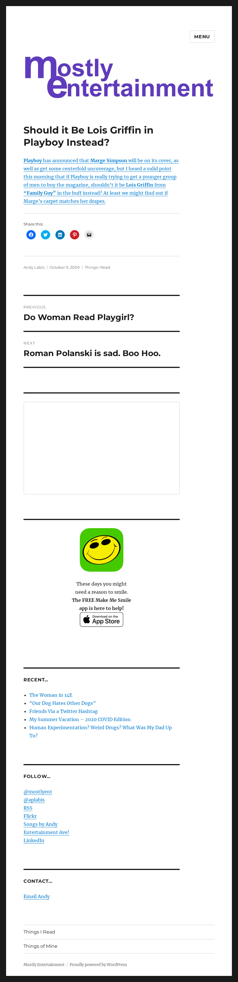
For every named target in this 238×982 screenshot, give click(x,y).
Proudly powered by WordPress (98, 964)
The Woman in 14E (50, 695)
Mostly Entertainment (44, 964)
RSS (28, 808)
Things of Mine (40, 946)
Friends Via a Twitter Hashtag (63, 711)
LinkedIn (34, 840)
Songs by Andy (40, 824)
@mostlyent (38, 792)
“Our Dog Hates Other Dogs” (62, 703)
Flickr (30, 816)
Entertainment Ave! (46, 832)
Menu (202, 36)
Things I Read (97, 267)
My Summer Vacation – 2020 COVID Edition (80, 719)
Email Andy (37, 896)
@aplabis (34, 800)
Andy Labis (34, 267)
